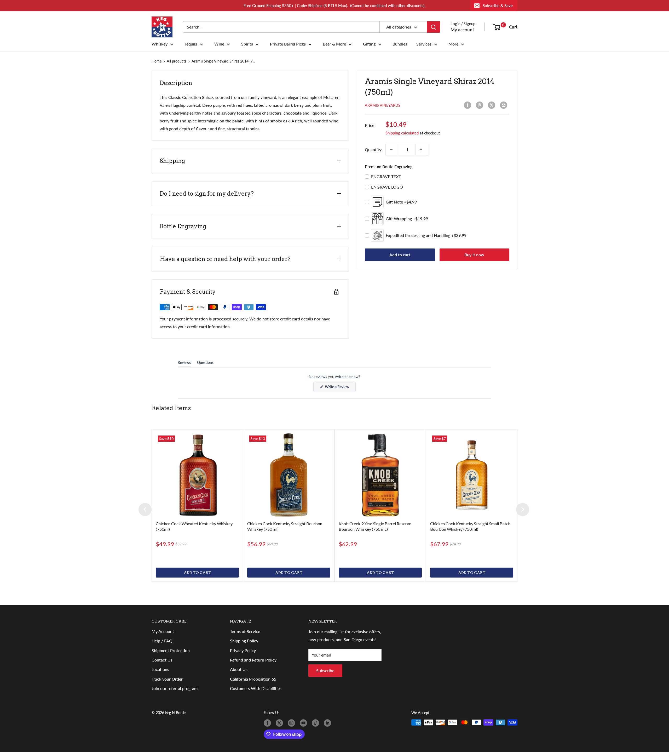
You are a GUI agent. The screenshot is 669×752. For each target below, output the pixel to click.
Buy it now (474, 254)
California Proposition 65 (253, 678)
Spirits (247, 44)
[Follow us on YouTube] (304, 723)
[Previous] (145, 509)
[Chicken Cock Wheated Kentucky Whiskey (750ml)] (197, 475)
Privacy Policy (243, 650)
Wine (219, 44)
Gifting (369, 44)
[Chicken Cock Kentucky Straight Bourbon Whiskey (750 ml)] (288, 475)
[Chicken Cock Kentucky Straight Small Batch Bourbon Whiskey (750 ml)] (471, 475)
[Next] (522, 509)
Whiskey (160, 44)
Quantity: (373, 149)
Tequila (190, 44)
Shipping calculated (402, 133)
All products (176, 61)
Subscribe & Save (498, 5)
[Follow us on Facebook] (268, 723)
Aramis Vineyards (382, 105)
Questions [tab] (205, 363)
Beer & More (334, 44)
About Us (238, 669)
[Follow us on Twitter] (280, 723)
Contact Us (162, 659)
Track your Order (167, 678)
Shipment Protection (171, 650)
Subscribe (325, 670)
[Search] (433, 27)
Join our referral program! (175, 688)
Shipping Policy (244, 640)
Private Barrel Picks (288, 44)
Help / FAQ (162, 640)
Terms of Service (245, 631)
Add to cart (399, 254)
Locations (160, 669)
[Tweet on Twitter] (492, 105)
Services (423, 44)
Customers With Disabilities (255, 688)
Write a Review (340, 388)
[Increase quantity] (422, 149)
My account (462, 29)
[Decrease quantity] (392, 149)
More (453, 44)
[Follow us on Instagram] (292, 723)
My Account (163, 631)
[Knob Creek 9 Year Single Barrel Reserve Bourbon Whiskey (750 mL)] (380, 475)
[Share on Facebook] (468, 105)
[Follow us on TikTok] (316, 723)
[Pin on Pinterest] (480, 105)
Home (157, 61)
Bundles (400, 44)
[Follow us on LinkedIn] (328, 723)
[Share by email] (504, 105)
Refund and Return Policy (253, 659)
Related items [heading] (171, 408)
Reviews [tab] (184, 363)
